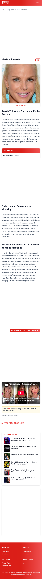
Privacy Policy (6, 563)
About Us (5, 554)
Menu (37, 3)
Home (3, 9)
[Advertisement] (21, 34)
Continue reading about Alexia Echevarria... (25, 330)
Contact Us (5, 551)
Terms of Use (6, 566)
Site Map (26, 554)
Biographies (11, 9)
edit (9, 409)
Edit (38, 60)
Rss (24, 563)
